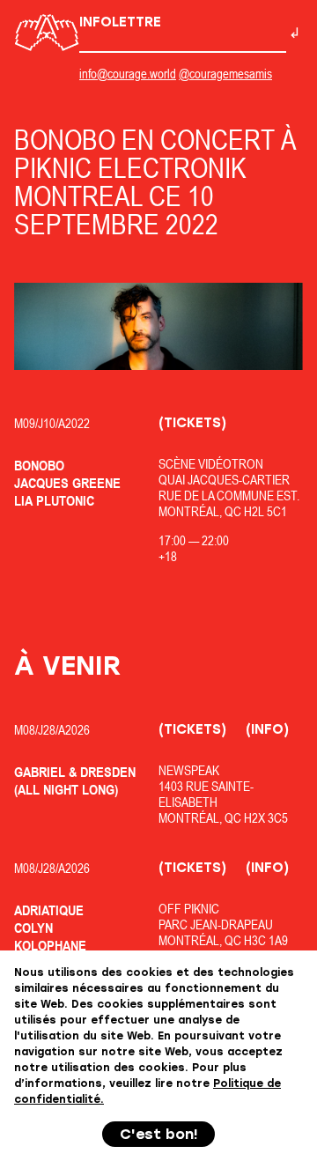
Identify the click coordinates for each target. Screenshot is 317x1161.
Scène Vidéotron (210, 463)
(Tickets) (192, 423)
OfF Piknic (188, 908)
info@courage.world (127, 73)
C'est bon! (159, 1134)
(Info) (267, 729)
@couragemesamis (225, 73)
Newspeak (188, 770)
